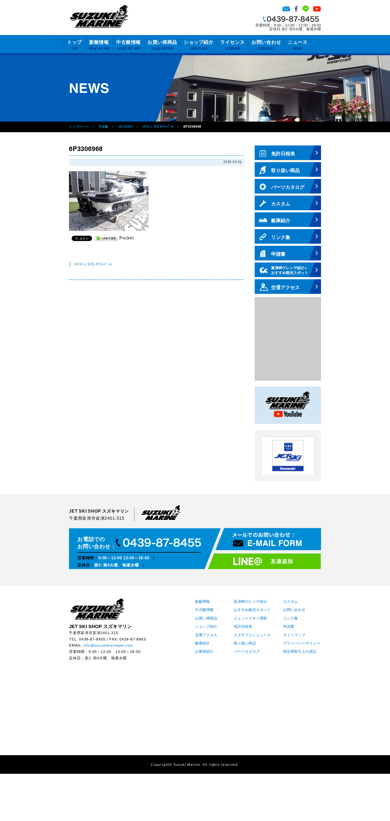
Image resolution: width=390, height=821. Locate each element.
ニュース (297, 45)
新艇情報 (99, 45)
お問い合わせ (286, 9)
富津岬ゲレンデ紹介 (250, 602)
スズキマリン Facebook (296, 9)
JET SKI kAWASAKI (287, 455)
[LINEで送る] (106, 238)
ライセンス (232, 45)
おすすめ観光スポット (252, 610)
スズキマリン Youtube (317, 9)
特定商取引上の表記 (300, 652)
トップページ (79, 126)
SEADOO (125, 126)
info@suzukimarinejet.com (108, 645)
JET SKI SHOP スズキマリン (97, 609)
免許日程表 (243, 627)
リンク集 (290, 618)
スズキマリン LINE (305, 9)
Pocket (126, 238)
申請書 (288, 627)
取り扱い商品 (245, 643)
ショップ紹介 (198, 45)
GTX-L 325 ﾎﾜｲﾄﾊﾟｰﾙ (158, 126)
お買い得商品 (162, 45)
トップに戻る (375, 806)
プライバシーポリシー (301, 643)
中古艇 (104, 126)
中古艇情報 (128, 45)
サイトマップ (294, 635)
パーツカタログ (247, 652)
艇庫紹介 (202, 643)
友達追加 (264, 561)
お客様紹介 (204, 652)
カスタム (290, 602)
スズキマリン (98, 16)
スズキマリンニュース (252, 635)
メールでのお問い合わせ (268, 539)
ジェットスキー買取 (250, 618)
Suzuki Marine (187, 765)
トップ (74, 45)
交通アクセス (206, 635)
